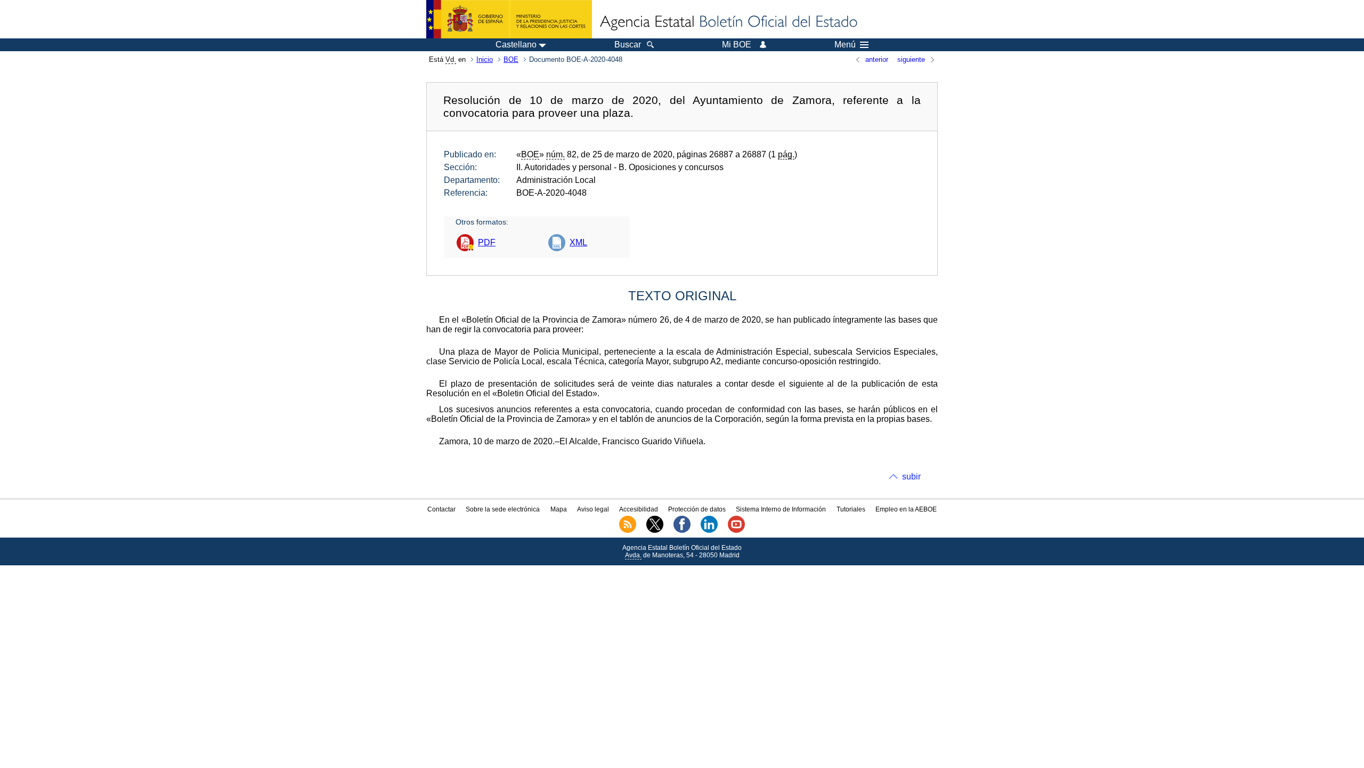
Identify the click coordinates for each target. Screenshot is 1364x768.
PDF (487, 242)
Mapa (558, 509)
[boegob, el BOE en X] (654, 530)
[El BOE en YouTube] (736, 530)
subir (911, 476)
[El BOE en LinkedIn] (709, 530)
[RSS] (627, 530)
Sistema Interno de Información (781, 509)
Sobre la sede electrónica (503, 509)
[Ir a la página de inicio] (728, 22)
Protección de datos (697, 509)
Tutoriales (851, 509)
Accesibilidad (638, 509)
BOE (511, 59)
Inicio (484, 59)
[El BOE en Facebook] (682, 530)
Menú (845, 45)
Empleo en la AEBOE (906, 509)
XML (578, 242)
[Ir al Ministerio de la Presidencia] (509, 19)
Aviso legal (593, 509)
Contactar (441, 509)
